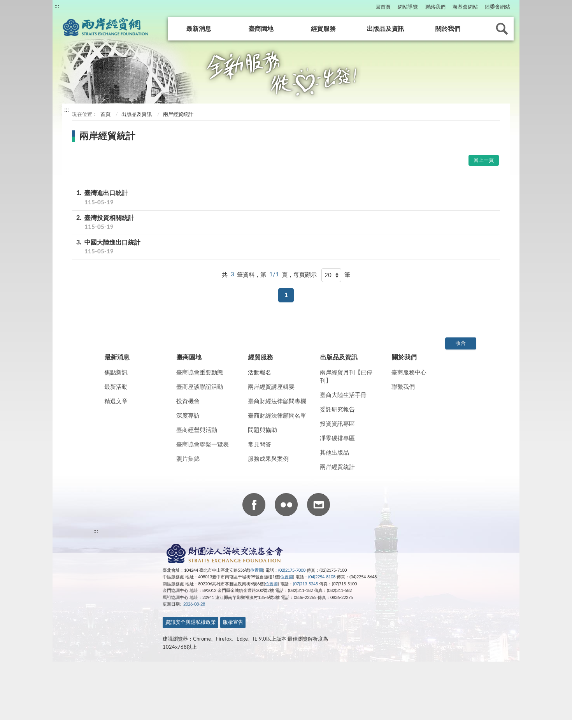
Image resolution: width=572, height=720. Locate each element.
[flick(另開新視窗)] (286, 506)
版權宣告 (233, 622)
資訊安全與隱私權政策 (190, 622)
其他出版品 (334, 453)
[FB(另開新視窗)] (253, 506)
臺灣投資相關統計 (105, 222)
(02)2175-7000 (291, 570)
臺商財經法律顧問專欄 (277, 401)
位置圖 (256, 570)
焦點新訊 (116, 373)
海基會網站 (465, 7)
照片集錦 (188, 459)
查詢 (502, 28)
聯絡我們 (435, 7)
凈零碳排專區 (337, 438)
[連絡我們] (318, 506)
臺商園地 (261, 29)
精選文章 (116, 401)
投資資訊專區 (337, 424)
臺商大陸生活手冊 (343, 395)
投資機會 (188, 401)
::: (56, 6)
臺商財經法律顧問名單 (277, 416)
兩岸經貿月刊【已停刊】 (346, 377)
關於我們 (447, 29)
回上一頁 (484, 160)
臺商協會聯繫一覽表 (202, 445)
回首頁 (383, 7)
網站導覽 (408, 7)
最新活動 (116, 387)
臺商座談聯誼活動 (199, 387)
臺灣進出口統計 (102, 197)
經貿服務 (323, 29)
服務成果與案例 (268, 459)
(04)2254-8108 (321, 577)
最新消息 (198, 29)
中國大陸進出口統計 (108, 247)
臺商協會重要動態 (199, 373)
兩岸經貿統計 (337, 467)
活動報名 (259, 373)
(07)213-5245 (305, 584)
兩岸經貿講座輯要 (271, 387)
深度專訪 (188, 416)
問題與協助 (262, 430)
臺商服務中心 (408, 373)
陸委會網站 (497, 7)
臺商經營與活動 (196, 430)
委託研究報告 (337, 410)
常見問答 (259, 445)
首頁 (105, 114)
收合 (461, 343)
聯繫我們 (403, 387)
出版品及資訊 (385, 29)
